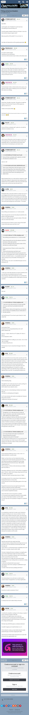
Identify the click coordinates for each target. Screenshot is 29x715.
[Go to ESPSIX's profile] (2, 609)
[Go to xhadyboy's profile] (2, 207)
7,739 (15, 82)
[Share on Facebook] (4, 706)
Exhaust (20, 12)
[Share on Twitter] (2, 706)
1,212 (19, 19)
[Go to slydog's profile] (2, 64)
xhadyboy (7, 207)
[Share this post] (26, 20)
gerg (6, 353)
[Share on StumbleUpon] (16, 706)
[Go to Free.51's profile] (2, 123)
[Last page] (27, 15)
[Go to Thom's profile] (2, 297)
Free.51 (7, 122)
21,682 (12, 230)
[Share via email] (18, 706)
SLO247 (7, 286)
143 (12, 608)
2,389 (16, 48)
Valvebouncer (9, 48)
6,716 (11, 297)
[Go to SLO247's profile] (2, 287)
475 (12, 189)
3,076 (13, 122)
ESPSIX (7, 608)
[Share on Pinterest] (20, 706)
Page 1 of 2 (14, 15)
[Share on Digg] (9, 706)
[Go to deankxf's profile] (2, 230)
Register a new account (14, 679)
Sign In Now (14, 689)
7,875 (12, 63)
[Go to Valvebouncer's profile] (2, 48)
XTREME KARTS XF (6, 12)
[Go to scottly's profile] (2, 189)
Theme (11, 709)
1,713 (13, 286)
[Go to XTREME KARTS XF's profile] (2, 19)
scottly (7, 189)
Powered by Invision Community (14, 712)
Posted (10, 20)
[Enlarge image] (25, 42)
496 (13, 207)
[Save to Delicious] (11, 706)
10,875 (11, 353)
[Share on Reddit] (13, 706)
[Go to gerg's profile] (2, 354)
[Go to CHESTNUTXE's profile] (2, 83)
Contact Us (17, 709)
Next (24, 15)
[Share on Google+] (6, 706)
